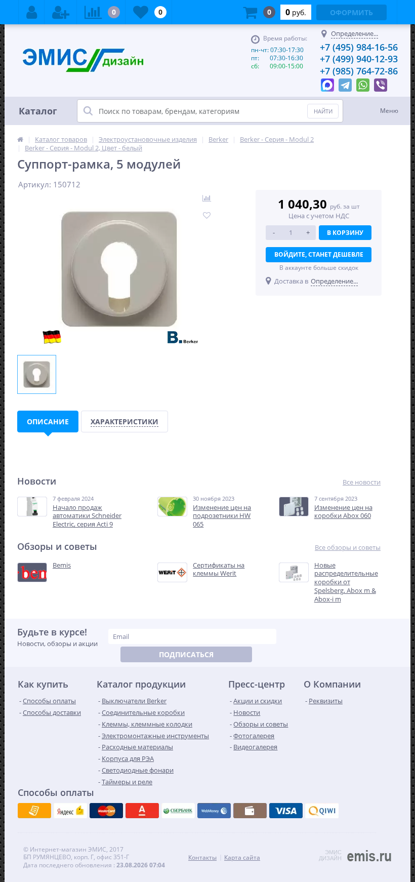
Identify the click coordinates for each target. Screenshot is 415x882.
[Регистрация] (61, 12)
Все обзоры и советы (348, 547)
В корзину (345, 232)
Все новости (362, 482)
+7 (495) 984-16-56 (359, 47)
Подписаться (186, 654)
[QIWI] (178, 810)
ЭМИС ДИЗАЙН (330, 855)
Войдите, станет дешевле (318, 254)
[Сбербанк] (250, 810)
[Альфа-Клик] (214, 810)
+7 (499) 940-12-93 (359, 59)
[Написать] (327, 82)
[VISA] (34, 810)
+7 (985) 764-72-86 (359, 71)
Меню (389, 110)
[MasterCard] (70, 810)
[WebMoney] (106, 810)
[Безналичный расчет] (322, 810)
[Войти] (32, 12)
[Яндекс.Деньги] (142, 810)
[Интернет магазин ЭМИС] (20, 139)
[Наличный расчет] (286, 810)
